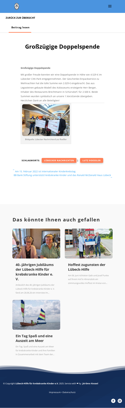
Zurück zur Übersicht (20, 17)
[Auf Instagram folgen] (120, 401)
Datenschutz (69, 392)
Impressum (55, 392)
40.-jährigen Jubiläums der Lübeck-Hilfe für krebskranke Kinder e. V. (35, 271)
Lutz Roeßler (92, 160)
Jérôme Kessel (90, 383)
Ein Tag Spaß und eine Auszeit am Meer (34, 338)
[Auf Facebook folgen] (113, 401)
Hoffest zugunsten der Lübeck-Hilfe (86, 267)
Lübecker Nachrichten (59, 160)
